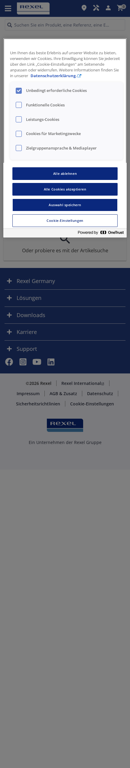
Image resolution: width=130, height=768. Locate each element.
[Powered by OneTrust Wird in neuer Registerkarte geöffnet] (101, 234)
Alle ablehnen (65, 173)
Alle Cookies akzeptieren (65, 189)
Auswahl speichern (65, 205)
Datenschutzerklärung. (54, 75)
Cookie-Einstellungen (65, 220)
